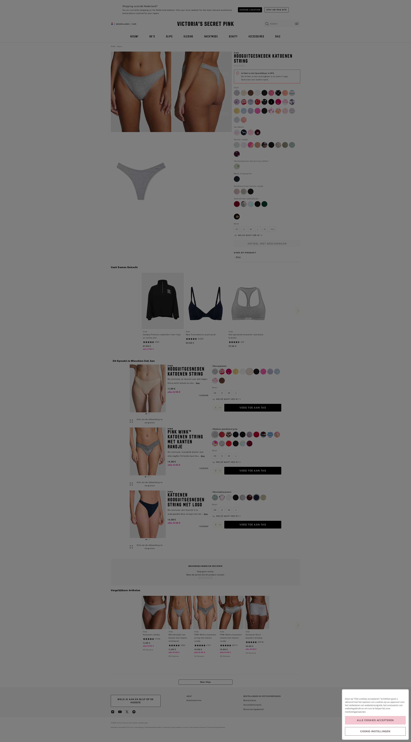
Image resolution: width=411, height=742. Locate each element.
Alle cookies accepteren (375, 720)
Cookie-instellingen (375, 731)
